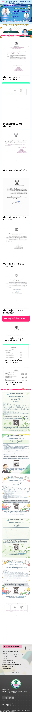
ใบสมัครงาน (6, 669)
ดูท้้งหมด (28, 45)
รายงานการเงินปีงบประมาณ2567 (13, 393)
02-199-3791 (28, 2)
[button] (2, 18)
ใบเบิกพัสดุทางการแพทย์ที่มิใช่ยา (11, 667)
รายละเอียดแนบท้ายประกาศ (12, 135)
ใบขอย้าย (5, 663)
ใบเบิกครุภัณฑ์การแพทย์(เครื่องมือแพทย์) (13, 665)
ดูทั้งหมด (27, 658)
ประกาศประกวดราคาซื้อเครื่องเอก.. (14, 229)
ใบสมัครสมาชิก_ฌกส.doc (9, 673)
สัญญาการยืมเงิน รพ (8, 678)
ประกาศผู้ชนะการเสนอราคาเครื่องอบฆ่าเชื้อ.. (14, 349)
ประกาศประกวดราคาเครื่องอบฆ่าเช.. (13, 89)
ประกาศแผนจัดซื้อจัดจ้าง (15, 181)
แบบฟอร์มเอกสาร (11, 656)
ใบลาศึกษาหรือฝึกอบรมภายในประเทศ (12, 675)
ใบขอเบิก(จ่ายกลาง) (8, 671)
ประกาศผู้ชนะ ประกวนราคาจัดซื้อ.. (13, 322)
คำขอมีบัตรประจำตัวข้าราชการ (10, 661)
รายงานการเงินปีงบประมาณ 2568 (13, 371)
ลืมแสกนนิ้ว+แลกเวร (8, 676)
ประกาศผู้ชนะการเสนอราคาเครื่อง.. (13, 275)
